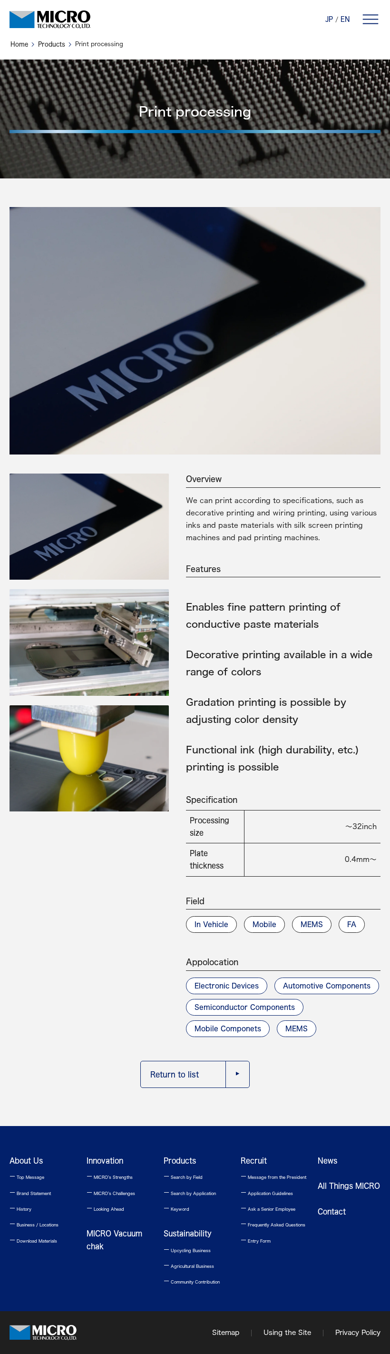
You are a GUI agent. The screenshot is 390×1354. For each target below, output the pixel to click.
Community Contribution (192, 1282)
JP (329, 19)
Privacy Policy (357, 1332)
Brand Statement (30, 1193)
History (20, 1209)
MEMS (312, 924)
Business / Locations (34, 1225)
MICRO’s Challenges (111, 1193)
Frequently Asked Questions (273, 1225)
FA (351, 924)
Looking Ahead (105, 1209)
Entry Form (256, 1241)
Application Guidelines (267, 1193)
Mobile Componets (228, 1028)
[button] (370, 19)
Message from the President (273, 1177)
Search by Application (190, 1193)
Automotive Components (326, 985)
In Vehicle (211, 924)
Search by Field (183, 1177)
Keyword (176, 1209)
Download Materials (33, 1241)
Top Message (27, 1177)
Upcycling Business (187, 1250)
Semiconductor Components (245, 1007)
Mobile (264, 924)
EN (345, 19)
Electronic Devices (227, 985)
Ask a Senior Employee (268, 1209)
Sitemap (225, 1332)
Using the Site (287, 1332)
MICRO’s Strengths (110, 1177)
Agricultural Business (189, 1266)
